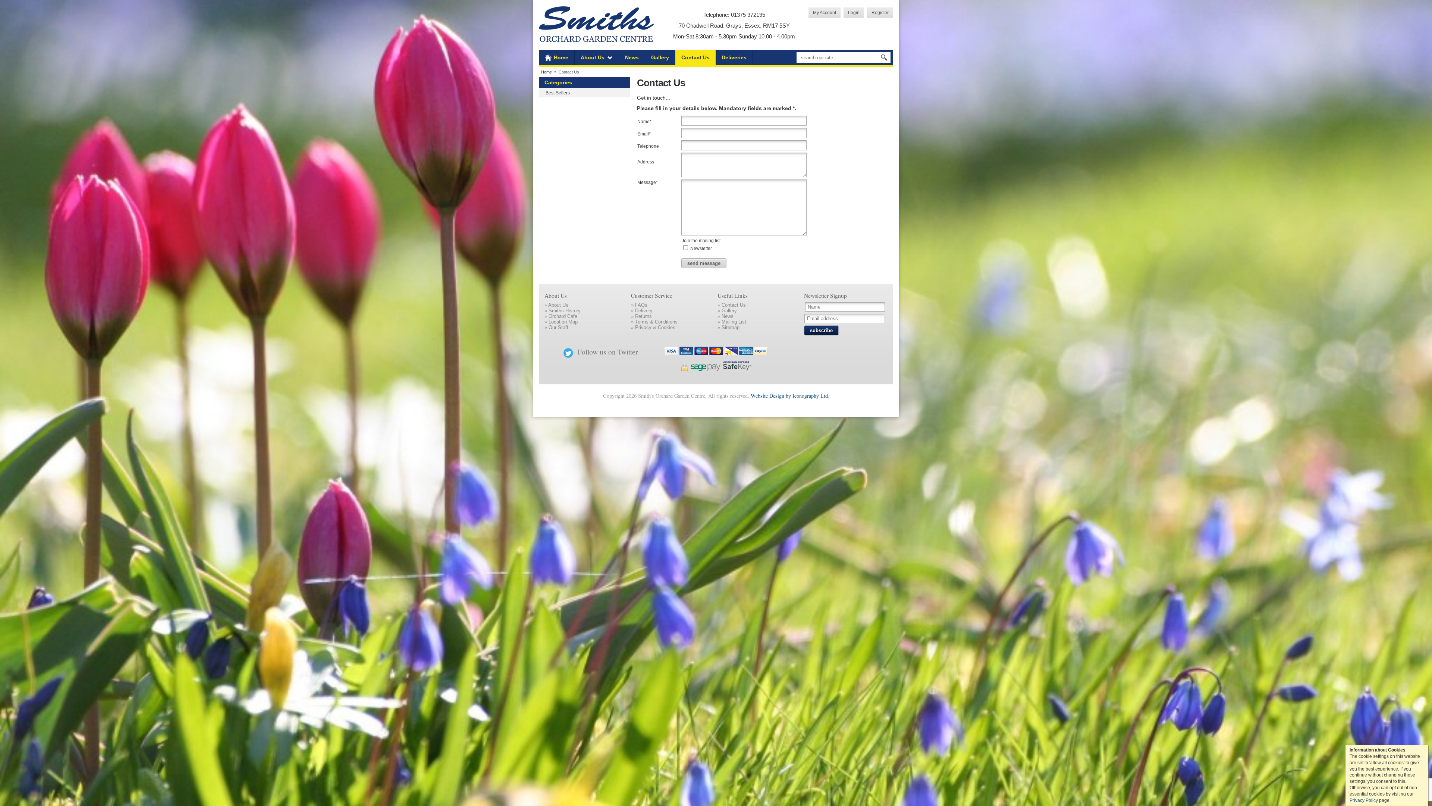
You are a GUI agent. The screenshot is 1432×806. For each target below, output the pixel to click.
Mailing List (734, 322)
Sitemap (730, 327)
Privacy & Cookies (655, 327)
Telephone (648, 146)
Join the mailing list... (703, 240)
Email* (644, 133)
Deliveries (734, 57)
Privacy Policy (1364, 800)
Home (561, 57)
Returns (643, 316)
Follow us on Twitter (608, 351)
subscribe (821, 330)
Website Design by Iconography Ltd (789, 395)
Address (645, 161)
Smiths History (565, 310)
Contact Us (695, 57)
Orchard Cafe (563, 316)
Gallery (660, 57)
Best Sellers (558, 92)
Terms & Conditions (656, 322)
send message (703, 263)
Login (854, 12)
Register (880, 12)
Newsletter (700, 248)
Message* (647, 182)
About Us (592, 57)
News (632, 57)
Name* (644, 121)
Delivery (644, 310)
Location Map (563, 322)
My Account (824, 12)
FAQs (641, 305)
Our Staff (558, 327)
